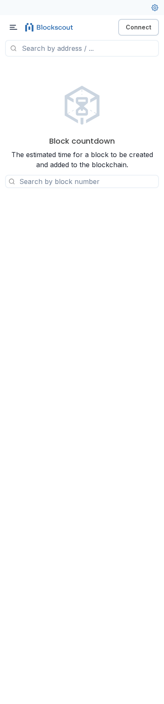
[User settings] (155, 7)
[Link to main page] (50, 27)
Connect (138, 27)
